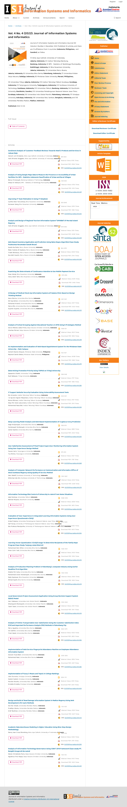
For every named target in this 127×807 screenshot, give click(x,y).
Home (6, 17)
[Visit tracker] (104, 372)
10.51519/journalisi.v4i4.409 (73, 688)
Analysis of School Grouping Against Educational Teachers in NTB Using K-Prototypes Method (44, 325)
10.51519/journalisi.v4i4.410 (73, 613)
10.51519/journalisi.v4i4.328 (73, 238)
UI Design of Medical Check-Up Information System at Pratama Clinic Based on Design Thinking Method (41, 294)
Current (26, 17)
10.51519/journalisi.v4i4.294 (73, 168)
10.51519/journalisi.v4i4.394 (73, 533)
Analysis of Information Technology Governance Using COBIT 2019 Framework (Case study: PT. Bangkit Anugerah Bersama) (44, 750)
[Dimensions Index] (104, 304)
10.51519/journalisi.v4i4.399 (73, 744)
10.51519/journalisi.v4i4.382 (73, 667)
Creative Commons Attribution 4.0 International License (34, 800)
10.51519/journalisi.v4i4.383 (73, 385)
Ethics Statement (101, 73)
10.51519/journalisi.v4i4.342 (73, 214)
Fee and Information (102, 101)
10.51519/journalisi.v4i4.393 (73, 509)
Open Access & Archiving (104, 97)
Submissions (100, 68)
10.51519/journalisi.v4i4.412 (73, 718)
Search (62, 17)
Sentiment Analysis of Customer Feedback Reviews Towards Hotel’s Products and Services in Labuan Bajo (44, 152)
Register (113, 1)
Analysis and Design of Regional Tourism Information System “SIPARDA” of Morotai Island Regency (43, 222)
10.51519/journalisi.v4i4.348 (73, 259)
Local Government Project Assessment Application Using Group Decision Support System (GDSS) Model (43, 597)
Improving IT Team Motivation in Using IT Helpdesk (28, 199)
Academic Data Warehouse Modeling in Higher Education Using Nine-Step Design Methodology (39, 728)
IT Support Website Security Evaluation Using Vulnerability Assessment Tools (38, 392)
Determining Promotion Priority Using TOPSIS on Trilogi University (34, 370)
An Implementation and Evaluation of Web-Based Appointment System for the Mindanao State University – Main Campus (44, 348)
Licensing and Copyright (104, 93)
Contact (72, 17)
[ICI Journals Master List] (104, 355)
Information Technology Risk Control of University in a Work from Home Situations (40, 494)
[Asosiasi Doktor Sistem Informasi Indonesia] (104, 53)
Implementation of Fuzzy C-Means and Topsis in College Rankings (33, 673)
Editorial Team (100, 78)
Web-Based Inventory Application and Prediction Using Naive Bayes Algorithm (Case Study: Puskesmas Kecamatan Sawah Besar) (43, 243)
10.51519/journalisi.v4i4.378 (73, 340)
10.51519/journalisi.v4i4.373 (73, 487)
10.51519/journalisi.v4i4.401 (73, 766)
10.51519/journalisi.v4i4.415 (73, 584)
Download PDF (15, 164)
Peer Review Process (103, 83)
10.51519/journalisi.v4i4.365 (73, 436)
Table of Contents (16, 126)
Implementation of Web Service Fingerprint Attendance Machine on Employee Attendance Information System (43, 651)
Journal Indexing (101, 116)
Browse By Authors (102, 111)
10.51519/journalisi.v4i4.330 (73, 407)
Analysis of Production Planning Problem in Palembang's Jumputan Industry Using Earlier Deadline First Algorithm (43, 568)
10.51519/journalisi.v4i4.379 (73, 364)
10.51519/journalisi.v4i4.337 (73, 192)
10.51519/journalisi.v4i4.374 (73, 560)
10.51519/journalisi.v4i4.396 (73, 640)
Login (121, 1)
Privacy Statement (102, 106)
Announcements (49, 17)
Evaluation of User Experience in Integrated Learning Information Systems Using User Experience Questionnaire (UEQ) (42, 517)
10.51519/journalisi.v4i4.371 (73, 286)
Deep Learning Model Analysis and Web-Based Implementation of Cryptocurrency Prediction (44, 421)
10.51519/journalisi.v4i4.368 (73, 463)
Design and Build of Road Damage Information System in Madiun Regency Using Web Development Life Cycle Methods (41, 702)
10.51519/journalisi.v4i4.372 (73, 310)
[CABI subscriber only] (104, 272)
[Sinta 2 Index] (104, 242)
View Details (104, 367)
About (15, 17)
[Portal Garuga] (104, 297)
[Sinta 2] (104, 40)
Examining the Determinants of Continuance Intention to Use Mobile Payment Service (41, 271)
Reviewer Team (101, 88)
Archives (36, 17)
